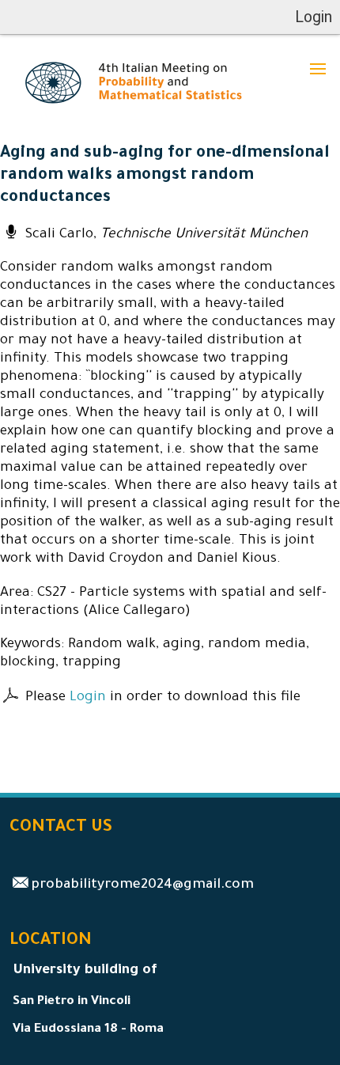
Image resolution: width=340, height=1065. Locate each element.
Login (88, 698)
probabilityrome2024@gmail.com (142, 885)
